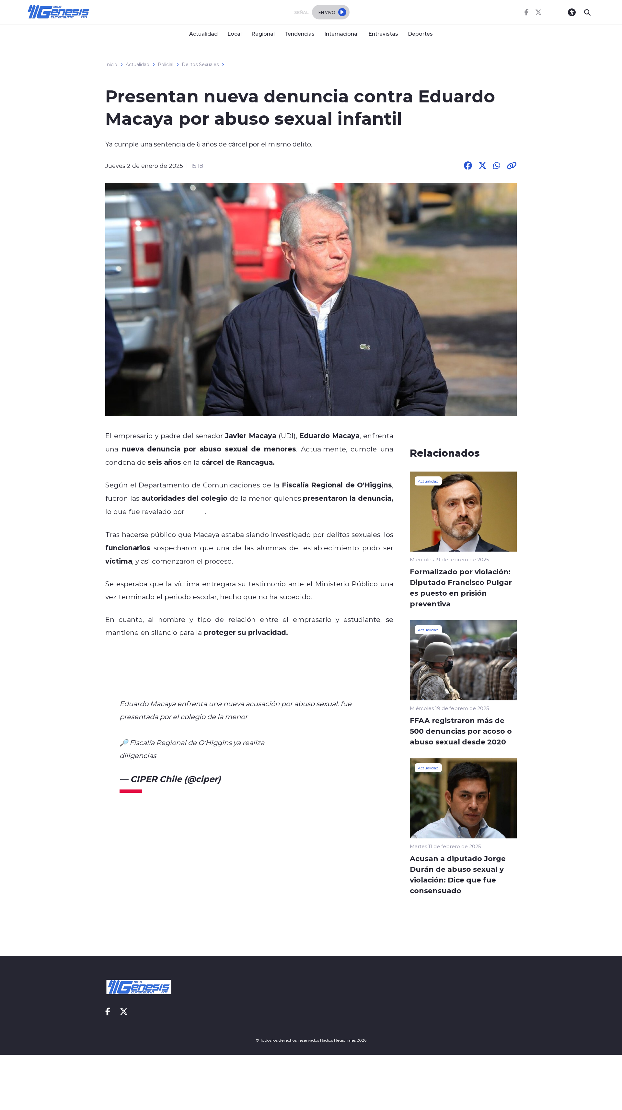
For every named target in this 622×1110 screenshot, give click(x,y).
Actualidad (203, 33)
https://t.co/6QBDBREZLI (198, 755)
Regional (263, 33)
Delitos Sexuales (200, 64)
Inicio (111, 64)
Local (234, 33)
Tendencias (299, 33)
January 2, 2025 (256, 778)
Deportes (420, 33)
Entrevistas (383, 33)
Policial (165, 64)
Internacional (341, 33)
